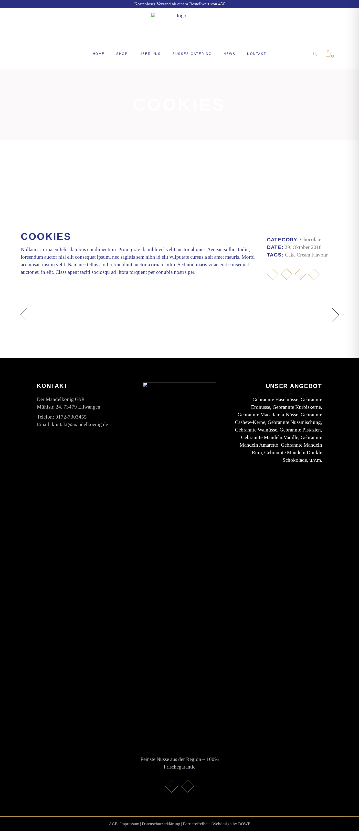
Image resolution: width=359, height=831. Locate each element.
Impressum (129, 823)
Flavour (319, 255)
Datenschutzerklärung (161, 823)
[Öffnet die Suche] (315, 54)
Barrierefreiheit (196, 823)
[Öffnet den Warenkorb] (328, 53)
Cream (303, 255)
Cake (290, 255)
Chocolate (310, 239)
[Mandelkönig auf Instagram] (187, 786)
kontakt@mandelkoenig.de (80, 424)
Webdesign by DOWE (231, 823)
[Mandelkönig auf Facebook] (171, 786)
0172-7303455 (71, 417)
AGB (113, 823)
